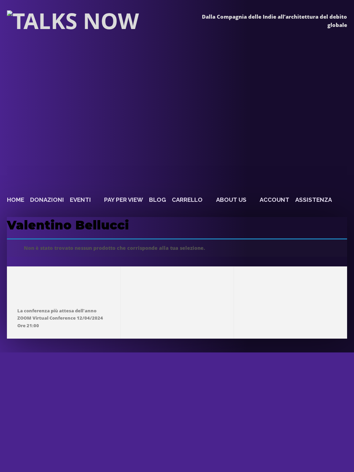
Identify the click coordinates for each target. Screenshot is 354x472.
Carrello (187, 199)
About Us (231, 199)
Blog (157, 199)
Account (274, 199)
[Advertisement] (170, 135)
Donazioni (47, 199)
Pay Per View (123, 199)
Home (15, 199)
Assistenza (313, 199)
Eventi (80, 199)
